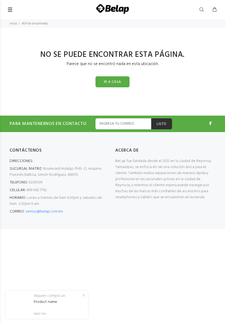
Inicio (13, 23)
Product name (45, 302)
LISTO (161, 124)
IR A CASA (112, 82)
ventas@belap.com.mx (44, 211)
